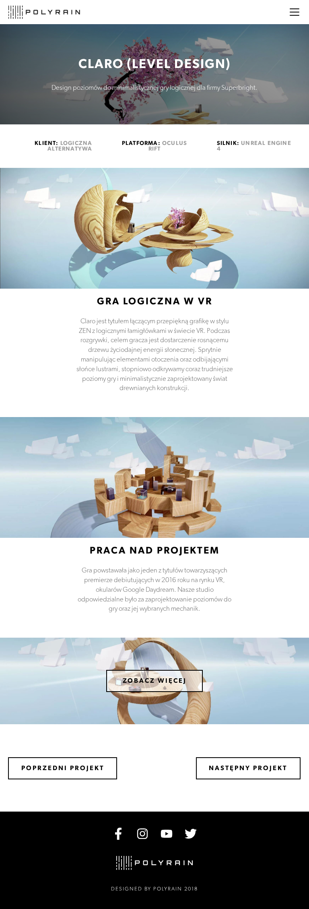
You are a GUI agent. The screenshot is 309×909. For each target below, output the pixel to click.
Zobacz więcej (155, 681)
